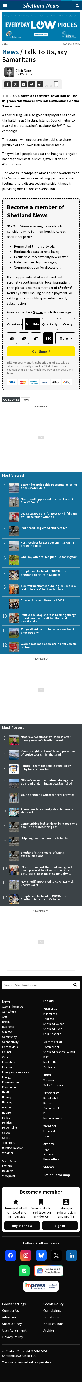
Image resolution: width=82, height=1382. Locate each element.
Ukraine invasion (12, 1148)
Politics (7, 1123)
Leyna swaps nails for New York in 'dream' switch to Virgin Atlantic (49, 515)
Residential (50, 1098)
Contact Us (10, 1310)
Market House (52, 1062)
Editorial (48, 1001)
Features (50, 1008)
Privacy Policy (12, 1337)
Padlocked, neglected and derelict (44, 528)
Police (6, 1117)
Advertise (9, 1317)
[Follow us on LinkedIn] (71, 1255)
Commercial (52, 1041)
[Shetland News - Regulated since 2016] (41, 1286)
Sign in (60, 1225)
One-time (14, 324)
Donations (51, 1317)
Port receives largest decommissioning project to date (47, 544)
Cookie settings (14, 1304)
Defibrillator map (56, 1175)
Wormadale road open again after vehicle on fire (49, 645)
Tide (46, 1136)
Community (9, 1037)
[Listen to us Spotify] (24, 1270)
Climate (7, 1032)
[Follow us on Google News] (49, 1270)
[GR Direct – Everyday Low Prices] (41, 26)
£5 (24, 338)
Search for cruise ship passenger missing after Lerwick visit (49, 486)
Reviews (7, 1171)
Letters (7, 1166)
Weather (7, 1153)
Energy (6, 1077)
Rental (47, 1103)
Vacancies (49, 1080)
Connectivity (10, 1042)
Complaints (52, 1310)
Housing (7, 1102)
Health (6, 1092)
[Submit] (75, 985)
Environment (10, 1087)
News (10, 51)
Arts (5, 1017)
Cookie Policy (53, 1304)
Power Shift (9, 1128)
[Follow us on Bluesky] (41, 1255)
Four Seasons (52, 1034)
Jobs (47, 1075)
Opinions (9, 1160)
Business (8, 1027)
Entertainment (11, 1082)
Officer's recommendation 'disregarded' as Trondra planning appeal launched (48, 781)
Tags (46, 1149)
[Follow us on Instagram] (25, 1255)
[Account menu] (77, 5)
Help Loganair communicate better (45, 838)
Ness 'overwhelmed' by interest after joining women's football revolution (45, 738)
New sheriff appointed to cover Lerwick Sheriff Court (47, 500)
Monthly (32, 324)
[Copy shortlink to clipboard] (40, 84)
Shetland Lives (52, 1029)
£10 (48, 338)
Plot (46, 1113)
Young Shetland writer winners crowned (48, 795)
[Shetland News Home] (41, 8)
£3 (12, 338)
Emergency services (15, 1072)
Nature (6, 1112)
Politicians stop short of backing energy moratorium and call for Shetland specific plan (48, 618)
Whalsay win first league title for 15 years (49, 557)
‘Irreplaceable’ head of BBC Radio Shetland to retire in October (43, 573)
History (7, 1097)
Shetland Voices (53, 1024)
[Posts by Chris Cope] (9, 72)
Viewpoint (8, 1176)
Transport (8, 1143)
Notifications (53, 1323)
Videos (48, 1167)
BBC (46, 1057)
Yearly (67, 324)
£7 (36, 338)
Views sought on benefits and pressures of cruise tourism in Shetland (48, 752)
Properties (51, 1093)
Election (7, 1067)
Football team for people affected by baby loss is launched (46, 767)
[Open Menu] (5, 5)
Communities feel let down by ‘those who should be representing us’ (49, 825)
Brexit (6, 1022)
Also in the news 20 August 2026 (42, 600)
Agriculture (9, 1012)
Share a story (12, 1323)
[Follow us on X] (56, 1255)
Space (6, 1133)
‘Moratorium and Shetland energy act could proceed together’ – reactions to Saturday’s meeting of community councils (47, 872)
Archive (49, 1144)
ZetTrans (49, 1067)
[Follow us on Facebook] (10, 1255)
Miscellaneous (52, 1118)
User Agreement (14, 1330)
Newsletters (51, 1159)
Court (5, 1057)
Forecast (49, 1131)
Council (7, 1052)
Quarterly (50, 324)
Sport (6, 1138)
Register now (22, 1225)
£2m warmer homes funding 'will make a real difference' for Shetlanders (48, 587)
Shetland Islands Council (59, 1052)
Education (8, 1062)
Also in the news (12, 1006)
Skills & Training (53, 1085)
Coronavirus (10, 1047)
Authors (48, 1154)
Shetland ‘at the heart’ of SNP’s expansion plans (42, 854)
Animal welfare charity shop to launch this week (47, 810)
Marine (6, 1107)
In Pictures (50, 1014)
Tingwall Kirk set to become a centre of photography (47, 631)
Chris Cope (24, 70)
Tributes (48, 1019)
